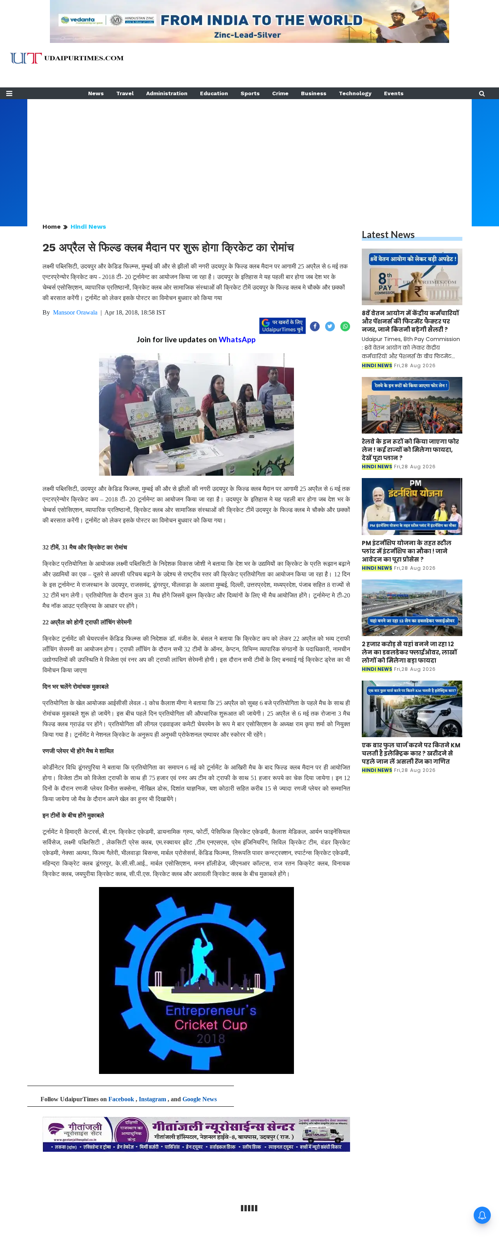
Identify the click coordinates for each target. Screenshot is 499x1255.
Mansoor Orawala (75, 312)
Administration (167, 93)
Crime (280, 93)
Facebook (121, 1099)
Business (313, 93)
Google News (199, 1099)
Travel (125, 93)
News (96, 93)
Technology (355, 93)
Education (214, 93)
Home (51, 226)
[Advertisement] (249, 153)
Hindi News (88, 226)
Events (393, 93)
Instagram (152, 1099)
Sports (250, 93)
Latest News (388, 234)
